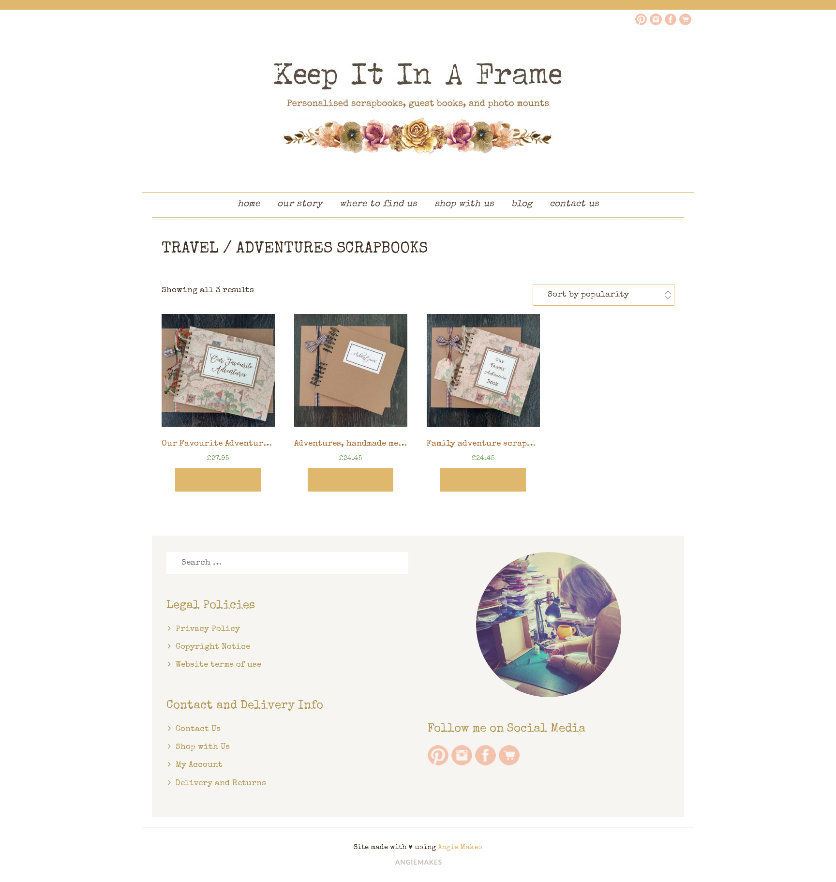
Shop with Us (464, 204)
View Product (218, 480)
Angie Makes (460, 847)
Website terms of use (218, 665)
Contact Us (574, 204)
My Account (199, 765)
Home (249, 204)
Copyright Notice (213, 647)
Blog (521, 204)
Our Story (299, 204)
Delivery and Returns (221, 783)
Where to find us (378, 204)
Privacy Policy (208, 629)
